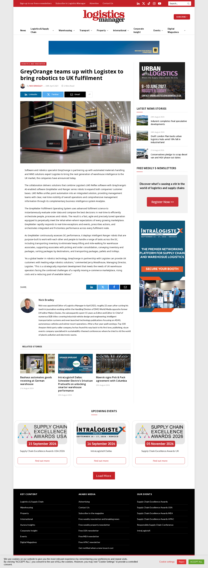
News (23, 30)
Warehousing (65, 30)
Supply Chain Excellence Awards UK (160, 450)
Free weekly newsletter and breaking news (99, 519)
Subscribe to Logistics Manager (71, 3)
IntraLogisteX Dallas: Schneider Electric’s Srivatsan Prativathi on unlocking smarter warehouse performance (75, 384)
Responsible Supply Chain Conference (155, 524)
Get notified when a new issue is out (96, 548)
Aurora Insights (27, 524)
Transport (84, 30)
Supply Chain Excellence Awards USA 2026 (42, 450)
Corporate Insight (139, 30)
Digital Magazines (173, 30)
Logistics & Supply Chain (40, 30)
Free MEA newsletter (89, 536)
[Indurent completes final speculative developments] (142, 120)
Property (101, 30)
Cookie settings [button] (167, 562)
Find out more (42, 460)
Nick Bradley (35, 86)
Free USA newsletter (89, 530)
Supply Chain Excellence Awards (152, 501)
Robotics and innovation (33, 64)
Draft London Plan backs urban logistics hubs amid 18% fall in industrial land (166, 139)
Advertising (84, 501)
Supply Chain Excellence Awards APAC (155, 519)
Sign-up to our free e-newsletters (36, 3)
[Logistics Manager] (104, 17)
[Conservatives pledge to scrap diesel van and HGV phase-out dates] (142, 154)
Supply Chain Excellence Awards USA (155, 507)
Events (156, 30)
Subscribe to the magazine (91, 513)
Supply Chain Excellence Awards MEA (155, 513)
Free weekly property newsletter (94, 524)
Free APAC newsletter (89, 542)
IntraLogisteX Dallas (101, 450)
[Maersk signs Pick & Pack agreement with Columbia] (113, 363)
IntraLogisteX (143, 530)
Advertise (94, 3)
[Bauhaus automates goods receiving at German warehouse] (37, 363)
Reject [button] (181, 562)
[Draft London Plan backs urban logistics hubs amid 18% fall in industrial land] (142, 136)
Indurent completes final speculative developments (169, 123)
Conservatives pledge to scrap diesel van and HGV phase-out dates (169, 156)
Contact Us (108, 3)
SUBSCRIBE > (181, 17)
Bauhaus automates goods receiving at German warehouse (36, 381)
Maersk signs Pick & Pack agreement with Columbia (111, 379)
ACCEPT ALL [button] (196, 562)
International (119, 30)
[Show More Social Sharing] (89, 94)
